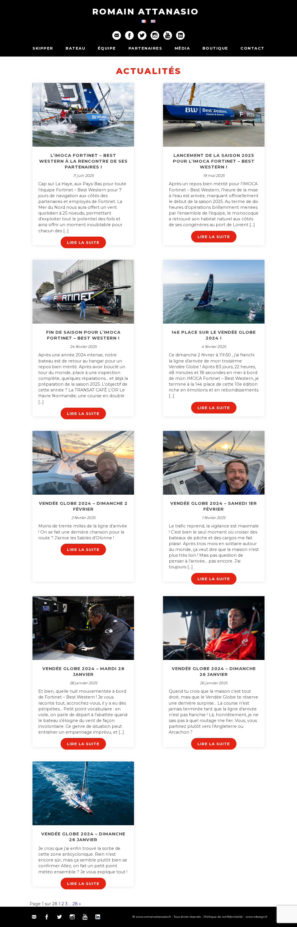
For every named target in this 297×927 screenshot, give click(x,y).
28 (75, 903)
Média (182, 48)
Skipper (42, 48)
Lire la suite (83, 242)
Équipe (107, 48)
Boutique (215, 48)
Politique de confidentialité (223, 917)
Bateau (75, 48)
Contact (252, 48)
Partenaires (145, 48)
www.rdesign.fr (256, 917)
